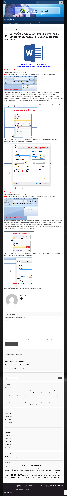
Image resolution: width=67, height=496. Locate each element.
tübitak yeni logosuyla (54, 475)
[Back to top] (63, 486)
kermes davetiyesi (27, 470)
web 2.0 (25, 477)
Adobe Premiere (19, 489)
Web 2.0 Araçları (28, 491)
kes (41, 470)
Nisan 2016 (8, 441)
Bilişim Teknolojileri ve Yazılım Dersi (41, 22)
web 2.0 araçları (30, 477)
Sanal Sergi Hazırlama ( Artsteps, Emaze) (15, 368)
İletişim (12, 19)
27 (17, 402)
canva (26, 468)
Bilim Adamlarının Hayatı (16, 465)
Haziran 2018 (8, 423)
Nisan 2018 (8, 429)
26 (9, 402)
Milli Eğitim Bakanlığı (11, 457)
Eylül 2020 (8, 413)
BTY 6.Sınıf (47, 488)
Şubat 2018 (8, 435)
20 (17, 400)
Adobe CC (8, 22)
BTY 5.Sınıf (47, 486)
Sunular (27, 489)
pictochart (59, 470)
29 (33, 402)
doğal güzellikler (39, 468)
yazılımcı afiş (40, 477)
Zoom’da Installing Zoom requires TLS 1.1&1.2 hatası (18, 365)
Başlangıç (6, 19)
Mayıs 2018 (8, 426)
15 (33, 397)
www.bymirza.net (8, 492)
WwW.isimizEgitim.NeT (33, 10)
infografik (21, 470)
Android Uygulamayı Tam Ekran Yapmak (17, 29)
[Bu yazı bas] (61, 39)
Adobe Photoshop (19, 488)
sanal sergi (20, 472)
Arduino (38, 488)
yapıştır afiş (35, 477)
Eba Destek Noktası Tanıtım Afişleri (14, 358)
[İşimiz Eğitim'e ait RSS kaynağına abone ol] (5, 2)
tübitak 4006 (16, 474)
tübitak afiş (34, 475)
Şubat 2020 (8, 419)
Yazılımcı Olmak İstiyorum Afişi (50, 477)
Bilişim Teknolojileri (17, 22)
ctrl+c (29, 468)
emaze (6, 470)
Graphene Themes (15, 494)
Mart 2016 (8, 444)
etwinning (13, 470)
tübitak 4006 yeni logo (27, 475)
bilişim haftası (50, 465)
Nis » (35, 404)
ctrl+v (32, 468)
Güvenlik (27, 486)
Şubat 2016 (8, 447)
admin (6, 39)
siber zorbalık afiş (26, 472)
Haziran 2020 (8, 416)
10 (49, 395)
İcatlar (57, 477)
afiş (6, 465)
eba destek (48, 468)
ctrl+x (34, 468)
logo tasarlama (48, 470)
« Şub (31, 404)
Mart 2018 (8, 432)
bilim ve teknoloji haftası (34, 465)
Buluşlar (23, 468)
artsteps (8, 465)
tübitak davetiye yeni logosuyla (43, 475)
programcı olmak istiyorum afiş (11, 472)
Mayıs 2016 (8, 438)
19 (9, 400)
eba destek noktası (55, 468)
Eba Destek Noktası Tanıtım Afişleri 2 (14, 354)
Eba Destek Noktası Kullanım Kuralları (14, 361)
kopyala (43, 470)
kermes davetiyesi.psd (35, 470)
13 (17, 397)
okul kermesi (54, 470)
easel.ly (44, 468)
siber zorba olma (33, 472)
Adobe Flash (18, 486)
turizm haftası (39, 472)
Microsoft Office (13, 39)
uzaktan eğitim (20, 477)
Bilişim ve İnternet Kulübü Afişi (14, 468)
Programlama (27, 22)
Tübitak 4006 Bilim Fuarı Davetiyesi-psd (50, 29)
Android (38, 486)
